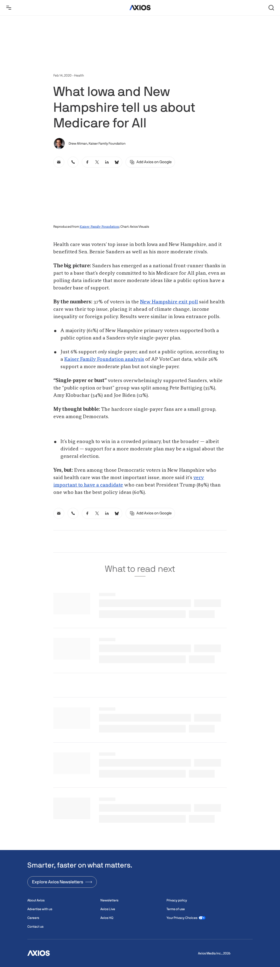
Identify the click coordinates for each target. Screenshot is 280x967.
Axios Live (107, 909)
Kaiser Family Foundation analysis (104, 359)
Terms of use (176, 909)
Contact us (35, 926)
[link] (58, 162)
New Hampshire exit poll (169, 302)
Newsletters (109, 900)
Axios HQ (106, 917)
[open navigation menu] (8, 8)
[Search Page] (271, 7)
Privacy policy (177, 900)
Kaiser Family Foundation (99, 226)
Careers (33, 917)
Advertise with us (39, 909)
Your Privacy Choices (182, 917)
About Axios (36, 900)
